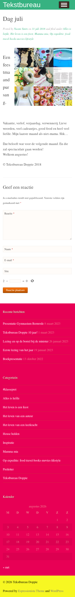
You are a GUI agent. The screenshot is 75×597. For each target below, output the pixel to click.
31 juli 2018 (38, 28)
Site (6, 271)
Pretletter (8, 469)
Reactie (9, 213)
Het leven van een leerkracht (20, 425)
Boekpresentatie (12, 359)
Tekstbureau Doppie (15, 478)
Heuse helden (11, 434)
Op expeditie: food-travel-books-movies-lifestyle (32, 460)
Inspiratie (8, 442)
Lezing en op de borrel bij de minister (25, 341)
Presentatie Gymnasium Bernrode (23, 323)
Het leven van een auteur (18, 416)
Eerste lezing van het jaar (18, 350)
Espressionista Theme (31, 591)
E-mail (9, 260)
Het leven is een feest (21, 34)
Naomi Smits (21, 28)
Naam (8, 249)
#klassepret (9, 389)
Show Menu (64, 5)
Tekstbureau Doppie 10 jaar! (20, 332)
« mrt (6, 567)
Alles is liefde (11, 398)
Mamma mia (41, 34)
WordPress (56, 591)
